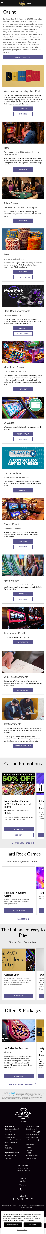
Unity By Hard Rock (32, 1126)
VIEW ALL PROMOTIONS (23, 57)
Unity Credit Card (32, 1140)
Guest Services (9, 1126)
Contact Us (8, 1148)
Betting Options (23, 334)
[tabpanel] (19, 806)
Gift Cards (8, 1132)
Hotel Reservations (11, 1129)
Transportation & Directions (14, 1140)
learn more (23, 170)
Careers (28, 1147)
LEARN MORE (23, 114)
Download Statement (23, 746)
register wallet (23, 434)
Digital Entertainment (12, 1153)
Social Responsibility (32, 1156)
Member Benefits (31, 1135)
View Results (23, 642)
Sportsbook (8, 1158)
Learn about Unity (32, 1132)
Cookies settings (22, 1230)
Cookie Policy (30, 1220)
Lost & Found (9, 1135)
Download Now (19, 910)
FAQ (6, 1145)
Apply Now (23, 541)
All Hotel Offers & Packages (21, 1084)
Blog (27, 1153)
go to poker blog (23, 277)
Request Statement (23, 690)
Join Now (23, 109)
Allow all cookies (12, 1225)
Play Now (23, 389)
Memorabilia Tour (10, 1143)
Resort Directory (10, 1137)
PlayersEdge (30, 1158)
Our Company (30, 1145)
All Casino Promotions (22, 843)
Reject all (32, 1225)
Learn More (23, 328)
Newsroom (29, 1150)
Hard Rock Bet (9, 1156)
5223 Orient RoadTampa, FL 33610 (22, 1169)
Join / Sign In (30, 1129)
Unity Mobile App (32, 1137)
